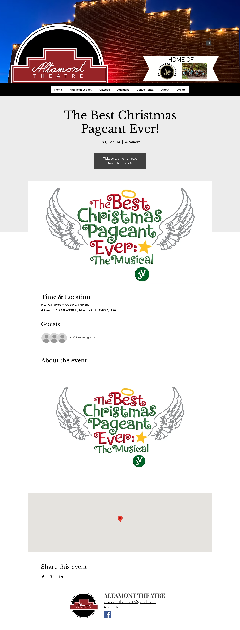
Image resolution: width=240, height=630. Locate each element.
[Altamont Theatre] (107, 614)
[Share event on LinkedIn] (61, 576)
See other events (120, 163)
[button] (209, 42)
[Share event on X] (52, 576)
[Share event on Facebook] (43, 576)
